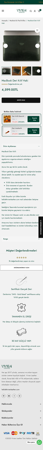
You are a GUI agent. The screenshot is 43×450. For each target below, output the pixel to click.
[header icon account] (35, 11)
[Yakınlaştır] (37, 30)
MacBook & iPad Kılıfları (18, 20)
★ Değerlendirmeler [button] (41, 227)
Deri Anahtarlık (17, 128)
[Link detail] (4, 396)
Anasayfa (4, 20)
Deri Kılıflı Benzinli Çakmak (19, 116)
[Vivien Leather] (21, 11)
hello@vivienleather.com (10, 389)
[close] (41, 2)
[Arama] (31, 11)
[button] (37, 46)
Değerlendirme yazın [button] (21, 268)
